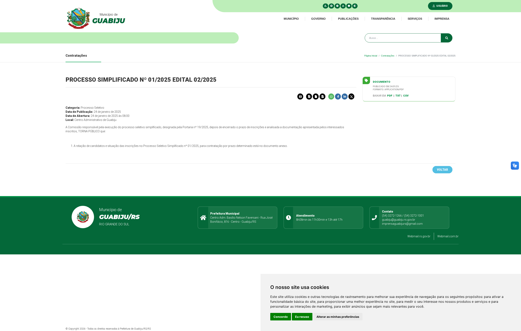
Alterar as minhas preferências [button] (337, 316)
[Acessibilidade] (325, 6)
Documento (381, 81)
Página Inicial (370, 55)
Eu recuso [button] (302, 316)
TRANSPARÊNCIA (383, 18)
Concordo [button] (281, 316)
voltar (442, 169)
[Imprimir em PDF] (309, 96)
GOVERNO (318, 18)
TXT (398, 95)
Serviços (415, 18)
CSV (406, 95)
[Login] (435, 5)
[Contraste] (355, 6)
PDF (389, 95)
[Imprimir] (300, 96)
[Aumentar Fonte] (331, 6)
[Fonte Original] (343, 6)
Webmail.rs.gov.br (418, 236)
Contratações (387, 55)
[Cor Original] (349, 6)
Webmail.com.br (448, 236)
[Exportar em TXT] (316, 96)
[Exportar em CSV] (322, 96)
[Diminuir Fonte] (337, 6)
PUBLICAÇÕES (348, 18)
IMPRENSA (442, 18)
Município (291, 18)
